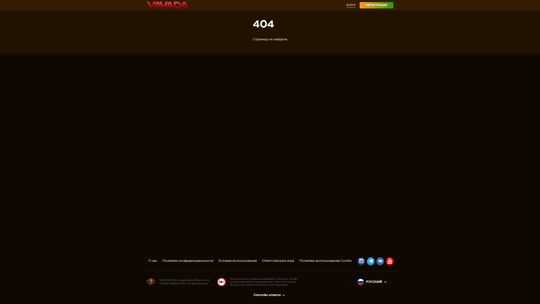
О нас (152, 261)
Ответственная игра (278, 261)
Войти (350, 5)
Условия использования (237, 261)
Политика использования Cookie (325, 261)
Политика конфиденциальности (187, 261)
